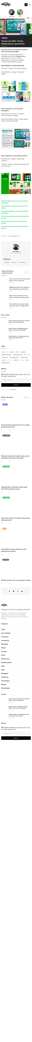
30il (8, 360)
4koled (27, 360)
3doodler (16, 360)
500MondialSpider (5, 362)
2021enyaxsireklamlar (17, 354)
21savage (3, 360)
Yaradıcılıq (4, 38)
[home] (8, 4)
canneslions (14, 262)
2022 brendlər (5, 357)
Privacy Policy (13, 389)
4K (23, 360)
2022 (25, 354)
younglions (6, 262)
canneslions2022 (22, 262)
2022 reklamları (24, 357)
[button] (30, 3)
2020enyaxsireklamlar (6, 354)
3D (11, 360)
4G (20, 360)
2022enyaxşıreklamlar (14, 357)
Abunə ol (26, 4)
